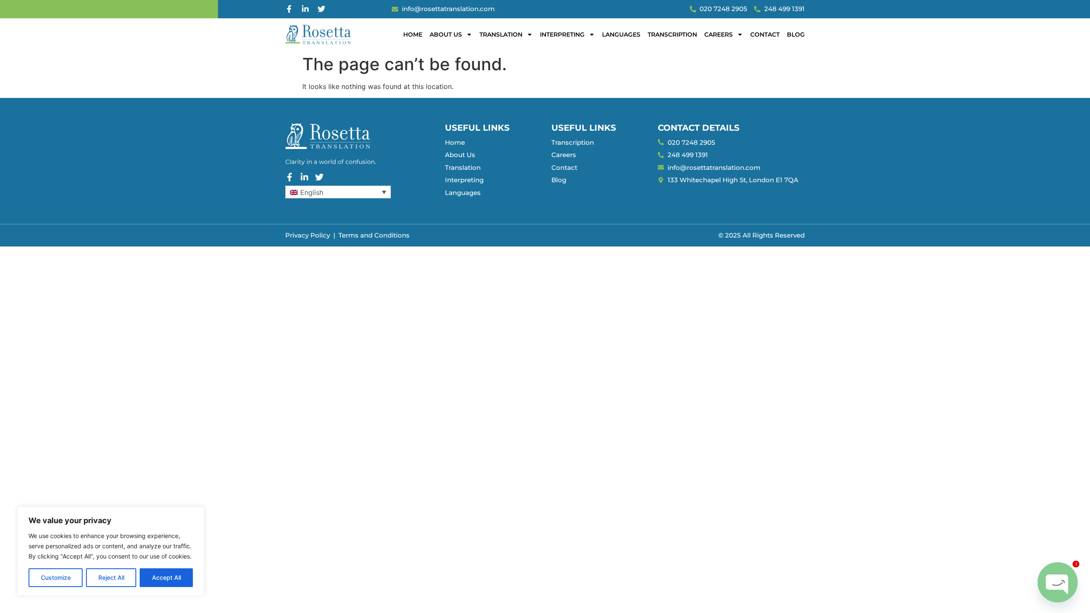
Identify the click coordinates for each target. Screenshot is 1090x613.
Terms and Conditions (374, 235)
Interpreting (562, 34)
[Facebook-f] (289, 9)
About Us (446, 34)
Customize (56, 577)
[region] (110, 551)
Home (412, 34)
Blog (796, 34)
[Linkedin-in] (305, 9)
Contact (765, 34)
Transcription (672, 34)
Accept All (166, 577)
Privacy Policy (307, 235)
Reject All (111, 577)
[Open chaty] (1058, 582)
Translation (500, 34)
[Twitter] (321, 9)
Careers (718, 34)
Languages (621, 34)
